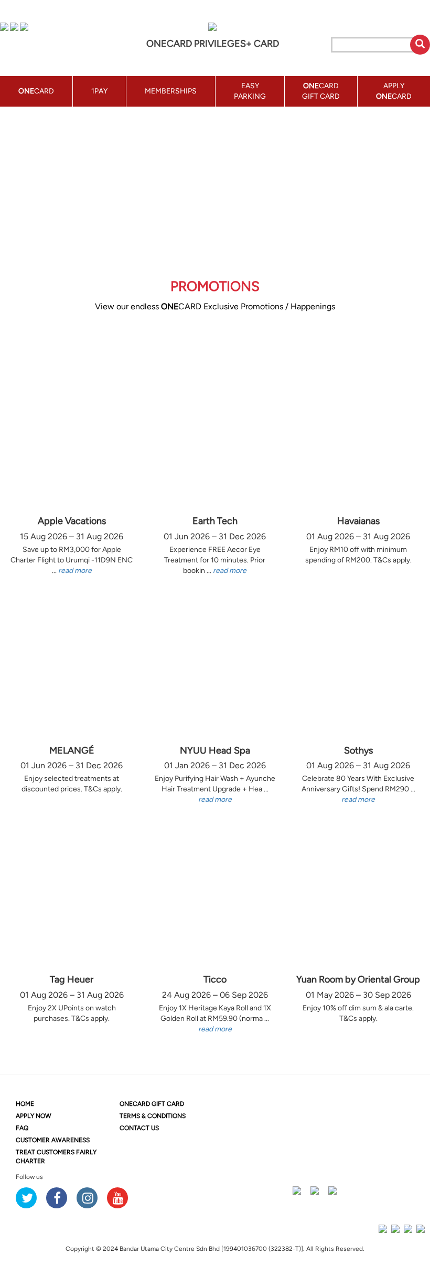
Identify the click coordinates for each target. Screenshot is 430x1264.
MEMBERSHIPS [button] (171, 91)
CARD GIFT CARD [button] (321, 91)
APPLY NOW (33, 1116)
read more (75, 570)
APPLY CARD (394, 91)
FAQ (22, 1128)
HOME (25, 1104)
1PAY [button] (99, 91)
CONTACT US (139, 1128)
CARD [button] (36, 91)
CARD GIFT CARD (152, 1104)
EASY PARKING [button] (250, 91)
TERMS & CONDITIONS (153, 1116)
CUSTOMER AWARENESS (53, 1140)
